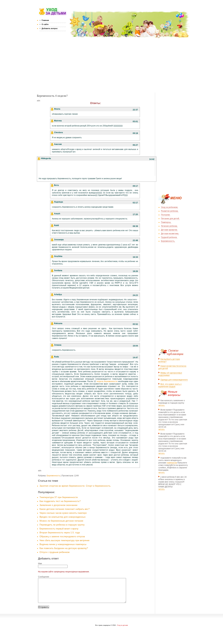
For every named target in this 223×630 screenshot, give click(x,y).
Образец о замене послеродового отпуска (62, 536)
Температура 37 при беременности (59, 497)
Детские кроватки (169, 230)
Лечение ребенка (169, 226)
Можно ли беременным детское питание (61, 520)
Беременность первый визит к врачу (59, 528)
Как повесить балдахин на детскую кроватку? (64, 548)
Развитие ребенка (169, 211)
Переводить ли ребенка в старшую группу (62, 524)
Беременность (53, 476)
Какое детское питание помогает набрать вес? (65, 509)
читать (161, 405)
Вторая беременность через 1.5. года (60, 532)
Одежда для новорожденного (174, 380)
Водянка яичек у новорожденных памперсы (63, 544)
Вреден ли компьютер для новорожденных (63, 516)
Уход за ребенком (169, 207)
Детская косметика (169, 233)
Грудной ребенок (169, 237)
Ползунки (165, 215)
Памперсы (166, 222)
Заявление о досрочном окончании (58, 505)
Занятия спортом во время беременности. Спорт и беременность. (75, 485)
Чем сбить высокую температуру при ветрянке (64, 540)
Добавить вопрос (50, 28)
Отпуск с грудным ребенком (55, 552)
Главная (45, 20)
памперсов (172, 463)
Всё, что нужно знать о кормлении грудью (170, 385)
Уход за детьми (122, 625)
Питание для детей (170, 218)
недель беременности (107, 381)
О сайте (45, 24)
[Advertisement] (113, 67)
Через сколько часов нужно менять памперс (63, 513)
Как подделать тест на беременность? (60, 501)
